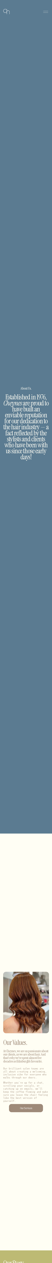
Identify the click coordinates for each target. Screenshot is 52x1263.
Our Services (26, 1108)
